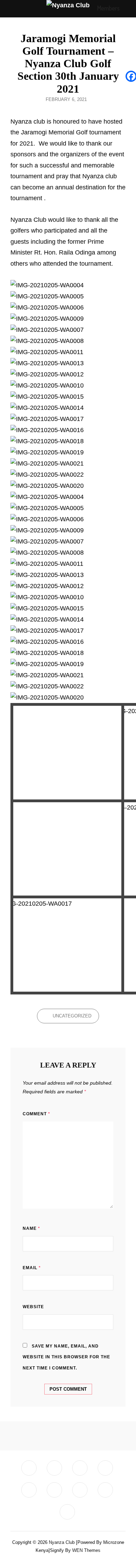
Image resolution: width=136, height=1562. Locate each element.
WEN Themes (86, 1550)
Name (31, 1228)
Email (32, 1267)
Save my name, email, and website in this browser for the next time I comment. (66, 1357)
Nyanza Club (62, 1542)
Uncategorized (72, 1015)
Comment (36, 1113)
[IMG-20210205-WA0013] (67, 849)
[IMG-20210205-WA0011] (67, 752)
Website (33, 1306)
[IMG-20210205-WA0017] (67, 945)
